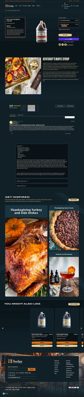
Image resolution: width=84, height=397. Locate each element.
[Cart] (74, 6)
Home (6, 10)
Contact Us (69, 368)
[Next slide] (81, 328)
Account (68, 360)
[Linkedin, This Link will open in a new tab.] (65, 44)
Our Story (57, 363)
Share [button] (12, 133)
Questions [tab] (19, 114)
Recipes (57, 365)
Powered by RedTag (31, 387)
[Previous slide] (3, 328)
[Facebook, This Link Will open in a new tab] (73, 1)
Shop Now (44, 343)
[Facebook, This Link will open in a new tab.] (60, 44)
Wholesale (69, 370)
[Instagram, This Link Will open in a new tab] (75, 1)
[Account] (67, 3)
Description (19, 146)
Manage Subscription (69, 363)
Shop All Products (74, 304)
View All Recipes (73, 199)
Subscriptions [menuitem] (67, 6)
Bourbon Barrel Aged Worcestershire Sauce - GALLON (40, 334)
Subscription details (65, 29)
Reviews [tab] (11, 114)
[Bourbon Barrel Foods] (9, 5)
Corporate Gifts (70, 366)
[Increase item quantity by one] (77, 34)
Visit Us (56, 371)
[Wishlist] (71, 6)
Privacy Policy (8, 389)
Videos (56, 369)
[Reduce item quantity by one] (73, 34)
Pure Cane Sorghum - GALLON (14, 20)
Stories (56, 367)
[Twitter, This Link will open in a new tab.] (62, 44)
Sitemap (68, 377)
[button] (62, 6)
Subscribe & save (65, 25)
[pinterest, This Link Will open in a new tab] (78, 1)
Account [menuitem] (66, 4)
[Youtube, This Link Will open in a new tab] (76, 1)
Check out (45, 79)
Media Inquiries (70, 373)
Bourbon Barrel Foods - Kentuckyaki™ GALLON (62, 334)
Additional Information (22, 181)
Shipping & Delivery (21, 185)
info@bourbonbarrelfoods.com (14, 377)
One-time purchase (65, 20)
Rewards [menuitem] (66, 8)
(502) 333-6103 (12, 375)
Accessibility (69, 375)
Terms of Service (15, 389)
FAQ (56, 373)
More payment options (69, 41)
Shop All (57, 360)
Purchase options (62, 17)
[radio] (59, 20)
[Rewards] (5, 393)
